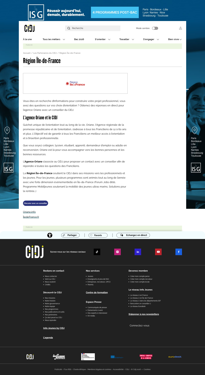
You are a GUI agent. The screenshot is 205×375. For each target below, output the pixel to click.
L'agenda (48, 337)
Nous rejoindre (50, 320)
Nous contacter (51, 276)
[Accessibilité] (49, 235)
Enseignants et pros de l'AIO (98, 279)
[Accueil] (36, 28)
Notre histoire (50, 301)
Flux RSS (67, 369)
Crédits (47, 285)
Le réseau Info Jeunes (140, 289)
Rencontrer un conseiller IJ (140, 304)
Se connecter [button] (180, 28)
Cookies (147, 369)
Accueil (27, 53)
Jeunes (90, 276)
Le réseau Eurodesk (137, 306)
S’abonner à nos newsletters (144, 314)
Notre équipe (50, 306)
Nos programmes (51, 309)
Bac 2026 (79, 39)
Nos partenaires (51, 315)
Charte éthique (79, 369)
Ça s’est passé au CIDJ (53, 317)
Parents (90, 285)
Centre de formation (97, 292)
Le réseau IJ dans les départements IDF (145, 301)
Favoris (98, 235)
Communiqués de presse (97, 307)
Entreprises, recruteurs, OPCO (99, 282)
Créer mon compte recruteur (141, 279)
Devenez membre (138, 270)
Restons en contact (53, 270)
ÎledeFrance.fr (31, 216)
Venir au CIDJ (50, 279)
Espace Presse (94, 302)
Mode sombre (143, 28)
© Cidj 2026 (136, 369)
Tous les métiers (51, 39)
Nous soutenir (50, 282)
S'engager (148, 39)
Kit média (91, 316)
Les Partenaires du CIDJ (45, 53)
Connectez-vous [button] (139, 325)
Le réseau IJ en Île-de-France (141, 298)
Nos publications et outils (54, 312)
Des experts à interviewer (97, 313)
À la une (27, 39)
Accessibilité (118, 369)
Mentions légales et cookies (99, 369)
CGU (127, 369)
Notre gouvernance (52, 304)
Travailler (124, 39)
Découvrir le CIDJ (52, 292)
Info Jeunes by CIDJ (54, 328)
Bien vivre (173, 39)
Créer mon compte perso (139, 276)
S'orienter (100, 39)
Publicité (58, 369)
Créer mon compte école (139, 282)
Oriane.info (29, 211)
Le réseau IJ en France (139, 295)
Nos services (93, 270)
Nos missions (50, 298)
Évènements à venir (95, 310)
